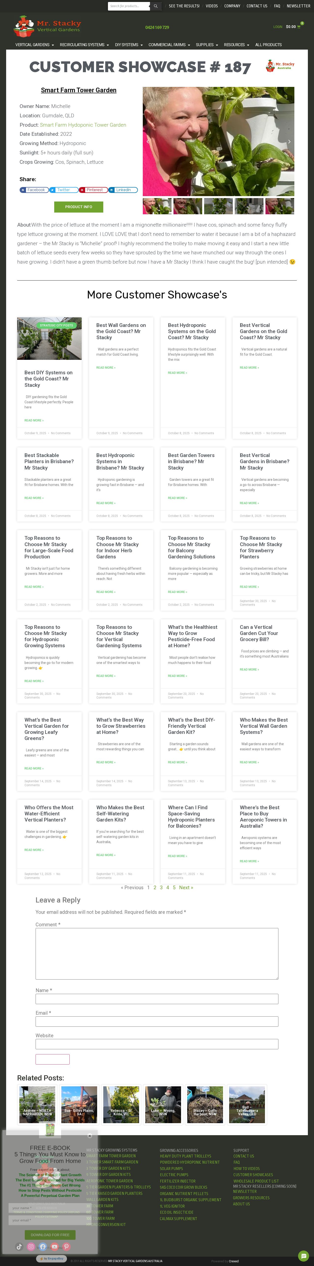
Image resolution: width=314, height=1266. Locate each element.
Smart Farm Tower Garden (79, 90)
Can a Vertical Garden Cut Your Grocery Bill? (259, 633)
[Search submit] (155, 6)
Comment (48, 924)
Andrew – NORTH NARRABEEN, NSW (37, 1112)
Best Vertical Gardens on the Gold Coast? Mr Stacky (263, 331)
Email (43, 1012)
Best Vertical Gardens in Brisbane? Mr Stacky (264, 461)
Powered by (225, 1261)
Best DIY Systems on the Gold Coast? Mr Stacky (49, 379)
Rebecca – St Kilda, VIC (121, 1112)
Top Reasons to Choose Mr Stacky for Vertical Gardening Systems (119, 636)
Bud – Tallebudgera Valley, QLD (247, 1110)
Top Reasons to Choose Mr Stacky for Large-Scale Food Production (49, 547)
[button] (35, 45)
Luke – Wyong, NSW (163, 1112)
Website (44, 1035)
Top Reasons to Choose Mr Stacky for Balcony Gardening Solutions (191, 547)
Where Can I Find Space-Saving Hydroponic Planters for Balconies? (191, 817)
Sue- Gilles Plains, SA (79, 1112)
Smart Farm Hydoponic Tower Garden (83, 125)
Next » (186, 887)
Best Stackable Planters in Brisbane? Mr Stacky (49, 461)
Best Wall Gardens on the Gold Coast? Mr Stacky (121, 331)
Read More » (34, 420)
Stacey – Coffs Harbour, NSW (205, 1112)
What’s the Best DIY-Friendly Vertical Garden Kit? (191, 726)
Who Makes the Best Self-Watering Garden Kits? (120, 814)
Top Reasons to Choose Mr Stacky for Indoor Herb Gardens (117, 547)
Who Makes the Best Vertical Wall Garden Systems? (264, 726)
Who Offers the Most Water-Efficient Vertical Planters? (49, 814)
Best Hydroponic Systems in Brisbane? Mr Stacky (120, 461)
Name (44, 990)
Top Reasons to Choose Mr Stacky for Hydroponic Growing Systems (46, 636)
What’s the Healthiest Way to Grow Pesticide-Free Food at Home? (192, 636)
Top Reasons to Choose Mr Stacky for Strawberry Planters (261, 547)
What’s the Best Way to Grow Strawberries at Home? (120, 726)
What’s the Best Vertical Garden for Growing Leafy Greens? (47, 729)
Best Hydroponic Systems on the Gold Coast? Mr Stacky (192, 331)
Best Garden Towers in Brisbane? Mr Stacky (191, 461)
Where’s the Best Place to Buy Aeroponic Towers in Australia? (263, 817)
